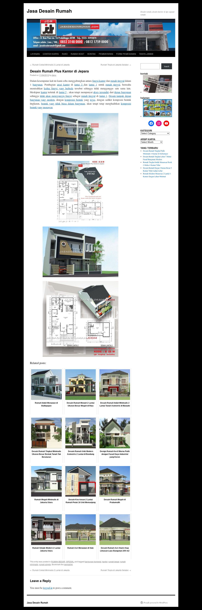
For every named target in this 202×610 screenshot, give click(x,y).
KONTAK (91, 53)
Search (166, 66)
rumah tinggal (117, 80)
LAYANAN (35, 53)
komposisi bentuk (74, 99)
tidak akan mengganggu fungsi (56, 96)
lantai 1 (93, 84)
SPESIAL (70, 561)
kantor (44, 92)
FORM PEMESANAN (126, 53)
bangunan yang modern (42, 99)
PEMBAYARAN (106, 53)
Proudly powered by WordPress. (156, 602)
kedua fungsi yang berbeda (58, 88)
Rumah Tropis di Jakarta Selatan (116, 64)
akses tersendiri (101, 92)
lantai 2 (79, 84)
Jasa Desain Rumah (49, 10)
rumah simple (45, 564)
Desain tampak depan (120, 96)
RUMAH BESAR (58, 561)
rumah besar (113, 561)
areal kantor (63, 84)
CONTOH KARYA (51, 53)
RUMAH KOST (77, 53)
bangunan (37, 84)
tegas (92, 99)
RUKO (65, 53)
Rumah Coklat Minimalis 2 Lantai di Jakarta (50, 64)
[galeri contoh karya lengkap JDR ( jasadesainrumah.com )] (157, 116)
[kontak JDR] (157, 92)
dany (54, 75)
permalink (68, 564)
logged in (47, 587)
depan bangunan (122, 92)
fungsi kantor (98, 80)
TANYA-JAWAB (146, 53)
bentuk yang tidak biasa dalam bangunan (63, 103)
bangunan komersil (93, 561)
